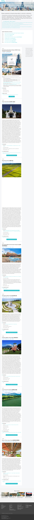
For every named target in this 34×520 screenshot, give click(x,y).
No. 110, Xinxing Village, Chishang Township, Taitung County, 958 (12, 376)
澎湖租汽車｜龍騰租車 (5, 288)
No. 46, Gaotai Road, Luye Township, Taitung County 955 (11, 424)
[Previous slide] (0, 495)
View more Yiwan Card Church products (11, 155)
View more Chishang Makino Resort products (12, 384)
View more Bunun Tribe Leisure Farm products (11, 483)
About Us (2, 505)
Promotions (10, 507)
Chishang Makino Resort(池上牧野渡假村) (10, 39)
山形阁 (3, 382)
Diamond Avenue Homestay (6, 237)
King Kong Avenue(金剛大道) (9, 35)
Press (2, 508)
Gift (9, 508)
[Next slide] (33, 495)
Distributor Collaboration (20, 508)
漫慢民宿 (4, 330)
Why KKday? (10, 505)
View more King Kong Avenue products (11, 239)
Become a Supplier (19, 505)
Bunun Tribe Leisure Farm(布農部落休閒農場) (11, 42)
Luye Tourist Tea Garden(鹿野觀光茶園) (29, 55)
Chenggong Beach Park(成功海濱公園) (10, 38)
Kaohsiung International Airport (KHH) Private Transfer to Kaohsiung (10, 94)
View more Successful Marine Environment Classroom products (11, 290)
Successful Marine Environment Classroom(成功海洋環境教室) (29, 51)
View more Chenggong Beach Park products (12, 332)
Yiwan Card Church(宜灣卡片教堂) (9, 34)
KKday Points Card (11, 509)
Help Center (2, 507)
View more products (11, 96)
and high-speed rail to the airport (13, 84)
